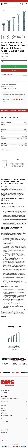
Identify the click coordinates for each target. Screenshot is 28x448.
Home (2, 7)
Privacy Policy (4, 423)
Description (13, 110)
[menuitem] (14, 408)
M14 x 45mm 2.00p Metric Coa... (13, 7)
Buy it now (14, 70)
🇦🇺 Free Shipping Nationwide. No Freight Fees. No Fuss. (14, 1)
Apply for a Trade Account (6, 412)
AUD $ (5, 440)
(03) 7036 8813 (6, 390)
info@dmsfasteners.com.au (9, 389)
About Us (3, 408)
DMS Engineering (5, 430)
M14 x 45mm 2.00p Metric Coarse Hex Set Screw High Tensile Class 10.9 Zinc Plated (14, 346)
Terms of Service (4, 421)
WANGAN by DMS (5, 432)
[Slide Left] (2, 1)
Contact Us (3, 410)
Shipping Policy (4, 413)
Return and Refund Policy (6, 415)
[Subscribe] (26, 401)
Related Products (22, 110)
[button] (20, 4)
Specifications (4, 110)
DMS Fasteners (7, 53)
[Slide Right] (26, 1)
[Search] (20, 4)
